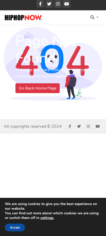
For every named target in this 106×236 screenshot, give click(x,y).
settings (47, 218)
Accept (15, 227)
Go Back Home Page (37, 88)
